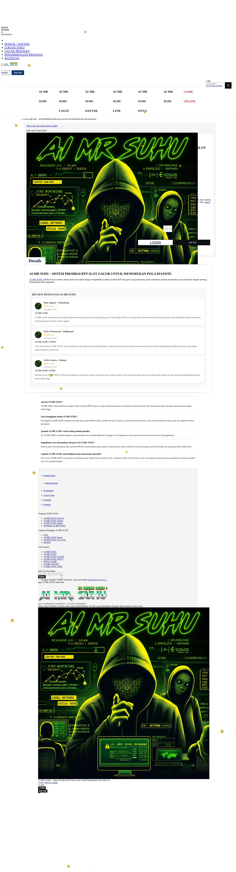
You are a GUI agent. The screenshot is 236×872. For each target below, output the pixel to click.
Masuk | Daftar (17, 44)
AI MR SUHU (36, 279)
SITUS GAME (50, 561)
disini (207, 202)
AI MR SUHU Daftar (53, 523)
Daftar (18, 73)
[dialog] (118, 798)
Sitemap (47, 542)
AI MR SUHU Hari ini (54, 518)
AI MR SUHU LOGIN (54, 556)
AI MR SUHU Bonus (53, 537)
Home (24, 119)
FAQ (46, 535)
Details (35, 260)
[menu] (118, 101)
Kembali (47, 500)
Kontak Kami (49, 475)
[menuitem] (44, 96)
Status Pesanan (51, 483)
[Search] (228, 85)
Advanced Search (214, 86)
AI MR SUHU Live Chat (55, 540)
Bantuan (12, 58)
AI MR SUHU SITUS (53, 559)
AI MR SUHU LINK (53, 566)
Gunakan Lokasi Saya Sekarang (15, 802)
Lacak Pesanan (17, 51)
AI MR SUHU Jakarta (53, 521)
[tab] (34, 260)
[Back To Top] (39, 792)
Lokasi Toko (15, 47)
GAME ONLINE (51, 564)
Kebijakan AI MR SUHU (55, 525)
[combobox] (219, 83)
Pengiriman (48, 490)
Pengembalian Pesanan (24, 54)
